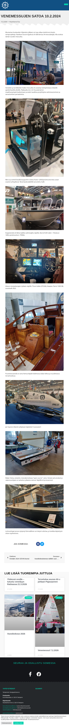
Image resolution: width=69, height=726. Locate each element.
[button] (38, 544)
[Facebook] (39, 674)
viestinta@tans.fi (8, 710)
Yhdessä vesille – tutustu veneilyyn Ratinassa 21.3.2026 (17, 581)
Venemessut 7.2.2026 (48, 650)
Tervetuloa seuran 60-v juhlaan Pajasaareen (49, 580)
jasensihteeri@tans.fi (9, 713)
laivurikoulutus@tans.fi (10, 706)
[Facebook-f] (30, 674)
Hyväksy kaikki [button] (18, 723)
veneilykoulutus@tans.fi (10, 708)
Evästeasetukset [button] (6, 723)
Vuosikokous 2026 (16, 634)
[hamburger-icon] (66, 4)
